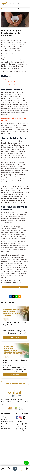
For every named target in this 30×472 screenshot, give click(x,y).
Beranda (3, 9)
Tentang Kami (5, 417)
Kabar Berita (12, 9)
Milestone (4, 419)
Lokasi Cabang (5, 428)
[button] (19, 296)
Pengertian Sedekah (9, 79)
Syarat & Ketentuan (7, 421)
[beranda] (15, 469)
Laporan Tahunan (6, 424)
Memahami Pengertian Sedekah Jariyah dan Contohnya (23, 9)
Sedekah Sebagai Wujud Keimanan (14, 85)
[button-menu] (27, 3)
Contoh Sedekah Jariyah (11, 82)
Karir (2, 426)
